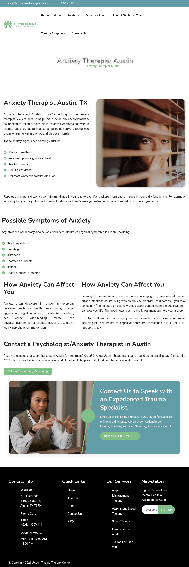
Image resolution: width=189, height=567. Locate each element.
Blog (71, 506)
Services (73, 15)
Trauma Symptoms (53, 33)
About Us (74, 498)
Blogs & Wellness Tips (127, 15)
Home (45, 15)
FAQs (71, 521)
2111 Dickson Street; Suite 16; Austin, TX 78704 (31, 500)
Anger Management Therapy (120, 496)
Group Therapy (121, 521)
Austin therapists (98, 318)
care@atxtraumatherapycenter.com (29, 3)
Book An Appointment (118, 435)
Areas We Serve (95, 15)
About (57, 15)
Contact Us (79, 33)
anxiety (54, 124)
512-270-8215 (68, 3)
